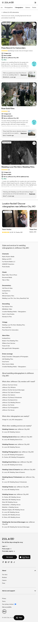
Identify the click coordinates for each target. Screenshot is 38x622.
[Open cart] (35, 2)
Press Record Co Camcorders (10, 330)
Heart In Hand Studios (8, 314)
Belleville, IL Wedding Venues (10, 507)
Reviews (4, 577)
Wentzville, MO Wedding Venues (11, 499)
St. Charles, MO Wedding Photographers (13, 457)
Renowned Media (7, 277)
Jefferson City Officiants (9, 387)
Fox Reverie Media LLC (8, 261)
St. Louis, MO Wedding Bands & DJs (12, 439)
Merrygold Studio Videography (10, 348)
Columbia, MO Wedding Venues (11, 514)
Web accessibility (6, 607)
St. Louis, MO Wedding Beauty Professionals (14, 482)
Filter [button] (20, 617)
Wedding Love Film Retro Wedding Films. (13, 325)
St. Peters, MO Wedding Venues (11, 517)
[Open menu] (3, 2)
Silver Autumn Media (8, 364)
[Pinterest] (6, 562)
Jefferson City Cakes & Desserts (11, 392)
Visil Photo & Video (7, 288)
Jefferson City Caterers (8, 395)
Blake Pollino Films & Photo (9, 275)
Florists (34, 7)
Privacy (4, 598)
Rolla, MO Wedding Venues (9, 502)
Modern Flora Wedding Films (10, 340)
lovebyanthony (6, 290)
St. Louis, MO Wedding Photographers (12, 454)
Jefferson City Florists (8, 405)
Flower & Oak (6, 345)
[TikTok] (14, 562)
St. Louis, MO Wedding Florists (10, 489)
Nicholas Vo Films (7, 316)
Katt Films (5, 293)
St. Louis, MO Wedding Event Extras (12, 464)
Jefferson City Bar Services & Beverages (13, 390)
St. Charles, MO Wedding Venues (11, 497)
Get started (9, 557)
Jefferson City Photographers (10, 407)
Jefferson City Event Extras (9, 385)
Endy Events (5, 361)
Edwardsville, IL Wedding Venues (11, 504)
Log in (4, 546)
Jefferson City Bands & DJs (9, 400)
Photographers (9, 7)
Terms (3, 601)
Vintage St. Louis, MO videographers (12, 419)
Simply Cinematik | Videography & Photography (15, 356)
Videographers (19, 7)
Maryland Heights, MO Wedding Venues (13, 509)
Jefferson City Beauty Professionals (12, 397)
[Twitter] (9, 562)
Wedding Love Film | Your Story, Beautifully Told (15, 298)
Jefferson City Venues (8, 410)
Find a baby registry (7, 551)
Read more (24, 75)
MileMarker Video (7, 309)
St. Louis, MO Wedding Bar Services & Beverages (15, 527)
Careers (4, 580)
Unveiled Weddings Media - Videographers (14, 311)
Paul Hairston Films (7, 306)
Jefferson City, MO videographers (11, 12)
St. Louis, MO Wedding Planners (11, 447)
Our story (4, 574)
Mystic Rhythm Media (8, 256)
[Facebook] (3, 562)
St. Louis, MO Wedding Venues (10, 512)
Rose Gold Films (6, 327)
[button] (34, 24)
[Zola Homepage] (9, 2)
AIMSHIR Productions (8, 264)
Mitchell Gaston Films (8, 295)
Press (3, 583)
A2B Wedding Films (7, 359)
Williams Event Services (8, 343)
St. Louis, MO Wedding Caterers (11, 432)
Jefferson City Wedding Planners (11, 402)
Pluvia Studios (6, 266)
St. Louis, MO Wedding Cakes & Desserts (13, 472)
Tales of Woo (5, 280)
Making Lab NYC (6, 259)
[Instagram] (11, 562)
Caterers (27, 7)
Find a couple (6, 548)
